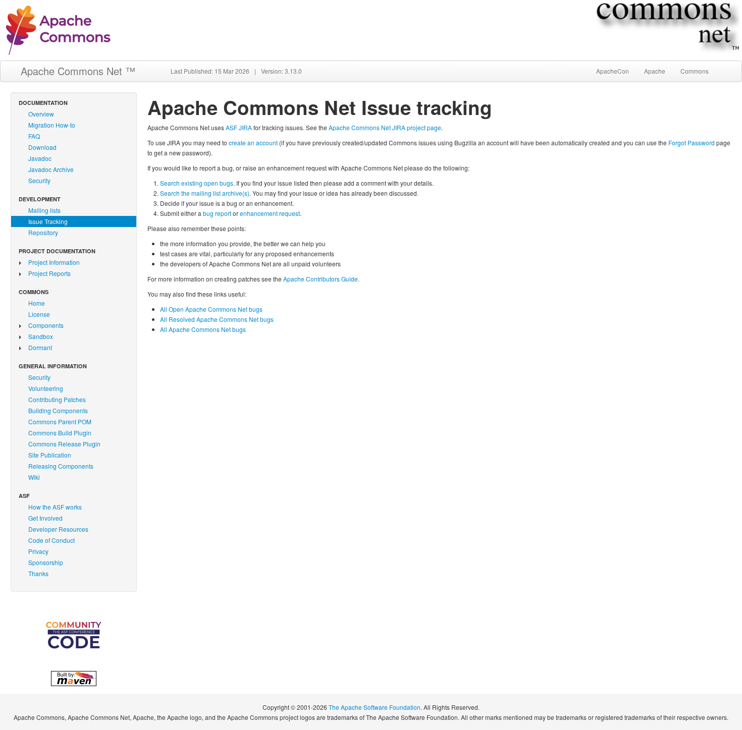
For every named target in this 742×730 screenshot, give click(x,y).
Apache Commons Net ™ (78, 71)
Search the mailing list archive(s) (204, 193)
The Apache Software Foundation (374, 707)
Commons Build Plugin (59, 432)
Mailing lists (44, 210)
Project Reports (49, 273)
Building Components (58, 410)
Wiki (34, 477)
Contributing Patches (57, 399)
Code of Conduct (51, 540)
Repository (43, 232)
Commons (694, 71)
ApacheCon (612, 71)
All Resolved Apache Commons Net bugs (217, 319)
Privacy (38, 551)
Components (46, 325)
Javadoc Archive (51, 169)
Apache (654, 71)
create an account (253, 142)
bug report (217, 213)
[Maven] (74, 677)
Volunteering (45, 388)
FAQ (34, 136)
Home (36, 303)
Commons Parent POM (59, 421)
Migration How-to (51, 125)
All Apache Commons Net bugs (203, 329)
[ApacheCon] (74, 635)
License (39, 314)
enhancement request (270, 213)
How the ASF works (55, 506)
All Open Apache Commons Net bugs (211, 309)
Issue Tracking (48, 221)
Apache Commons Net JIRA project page (385, 127)
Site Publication (49, 455)
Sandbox (40, 336)
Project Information (54, 262)
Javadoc (39, 158)
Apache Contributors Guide (320, 278)
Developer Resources (58, 529)
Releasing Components (60, 466)
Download (42, 147)
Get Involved (45, 518)
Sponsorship (45, 562)
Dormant (40, 347)
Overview (41, 113)
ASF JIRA (239, 127)
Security (39, 180)
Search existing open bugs (196, 183)
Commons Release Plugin (64, 443)
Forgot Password (691, 142)
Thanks (38, 573)
